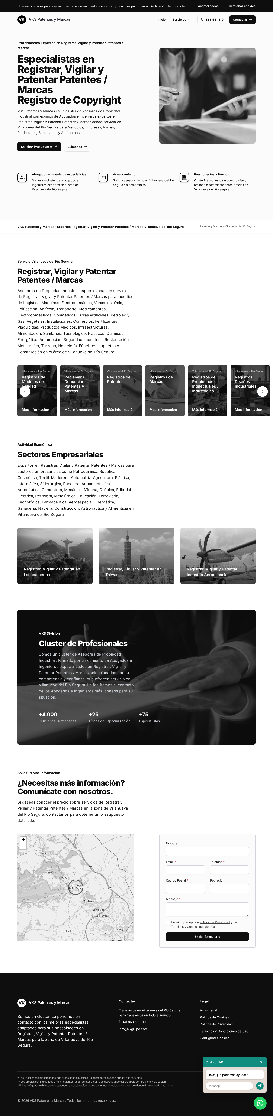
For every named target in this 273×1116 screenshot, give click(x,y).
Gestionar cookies (242, 6)
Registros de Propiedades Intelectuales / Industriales (205, 384)
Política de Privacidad (215, 922)
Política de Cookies (214, 1017)
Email (171, 862)
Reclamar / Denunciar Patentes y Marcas (74, 384)
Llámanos (75, 146)
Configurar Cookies (214, 1038)
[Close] (261, 1062)
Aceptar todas (208, 6)
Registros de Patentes (119, 379)
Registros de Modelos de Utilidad (33, 381)
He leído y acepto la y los (204, 924)
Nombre (173, 843)
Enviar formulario (207, 936)
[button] (262, 391)
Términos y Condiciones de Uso (193, 926)
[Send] (260, 1086)
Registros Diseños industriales (246, 381)
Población (218, 880)
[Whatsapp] (260, 1103)
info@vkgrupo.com (133, 1029)
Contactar (240, 19)
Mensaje (173, 899)
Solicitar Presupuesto (37, 146)
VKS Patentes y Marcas (49, 19)
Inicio (162, 19)
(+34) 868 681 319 (132, 1022)
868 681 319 (215, 19)
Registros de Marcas (161, 379)
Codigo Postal (177, 880)
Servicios (179, 19)
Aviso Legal (208, 1010)
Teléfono (217, 862)
